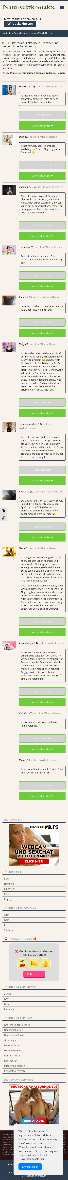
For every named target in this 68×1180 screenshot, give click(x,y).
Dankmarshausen (13, 1029)
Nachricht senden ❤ (42, 125)
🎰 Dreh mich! (34, 974)
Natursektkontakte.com (39, 64)
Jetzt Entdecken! (42, 114)
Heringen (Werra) (13, 1050)
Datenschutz (28, 1175)
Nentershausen (12, 1055)
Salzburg (8, 930)
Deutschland (20, 33)
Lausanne (9, 1009)
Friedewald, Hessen (14, 1065)
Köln (6, 894)
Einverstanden (30, 1166)
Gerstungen (10, 1040)
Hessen (31, 33)
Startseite (7, 33)
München (9, 888)
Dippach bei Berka (14, 1035)
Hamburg (9, 883)
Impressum (40, 1175)
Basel (7, 1004)
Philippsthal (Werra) (14, 1070)
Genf (6, 998)
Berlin (7, 878)
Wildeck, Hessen (53, 87)
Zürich (7, 993)
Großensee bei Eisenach (17, 1024)
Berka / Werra (11, 1045)
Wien (6, 914)
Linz (6, 925)
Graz (6, 919)
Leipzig (8, 899)
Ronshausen (10, 1060)
